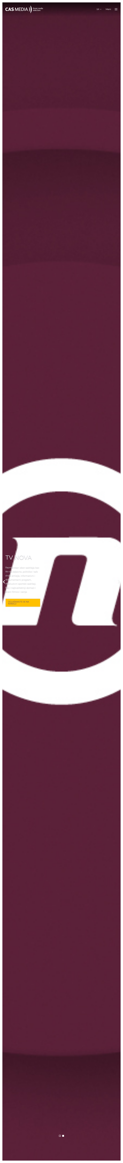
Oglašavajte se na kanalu (18, 603)
